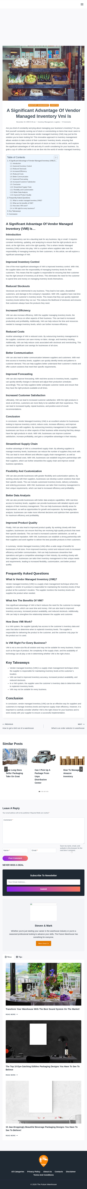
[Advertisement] (43, 25)
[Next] (81, 769)
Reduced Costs (18, 174)
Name (7, 850)
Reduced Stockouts (19, 169)
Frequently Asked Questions (19, 198)
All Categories (17, 1172)
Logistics (54, 105)
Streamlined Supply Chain (23, 187)
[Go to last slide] (6, 769)
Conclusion (16, 184)
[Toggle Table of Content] (54, 157)
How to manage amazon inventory (71, 773)
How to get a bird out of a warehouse (18, 726)
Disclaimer (71, 1172)
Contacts (59, 1172)
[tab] (39, 791)
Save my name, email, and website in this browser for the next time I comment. (71, 848)
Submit (43, 889)
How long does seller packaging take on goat (14, 773)
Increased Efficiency (20, 171)
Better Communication (20, 176)
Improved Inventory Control (22, 166)
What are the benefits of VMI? (23, 203)
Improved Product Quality (22, 195)
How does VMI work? (20, 206)
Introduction (17, 163)
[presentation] (15, 757)
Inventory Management (38, 105)
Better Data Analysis (21, 192)
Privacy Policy (33, 1172)
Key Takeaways (15, 211)
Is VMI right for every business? (24, 208)
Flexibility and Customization (23, 190)
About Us (47, 1172)
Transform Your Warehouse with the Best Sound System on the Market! (43, 1009)
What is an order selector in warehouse (67, 726)
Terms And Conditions (43, 1175)
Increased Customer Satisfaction (24, 182)
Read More (12, 1014)
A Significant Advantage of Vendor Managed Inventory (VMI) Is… (33, 161)
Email (35, 850)
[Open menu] (81, 4)
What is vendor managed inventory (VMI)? (27, 200)
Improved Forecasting (20, 179)
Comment (8, 820)
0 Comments (66, 122)
